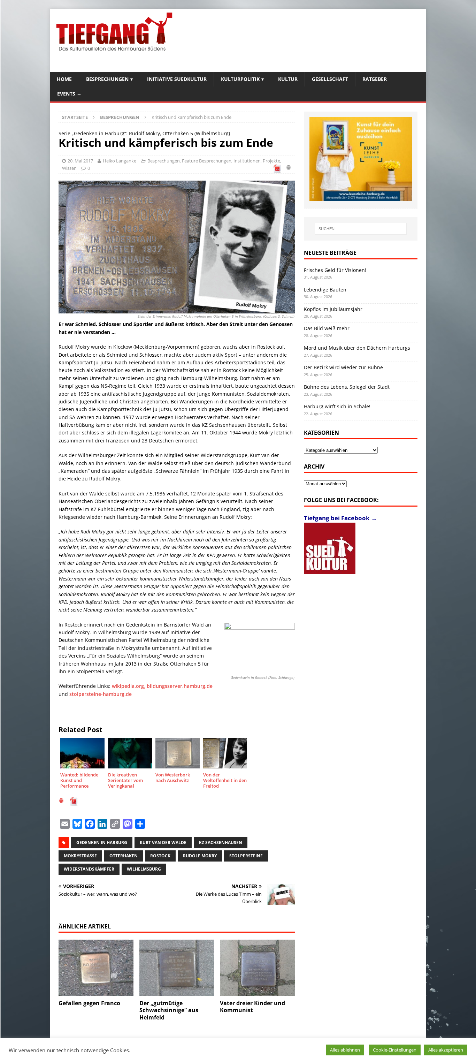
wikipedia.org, (129, 686)
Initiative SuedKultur (177, 79)
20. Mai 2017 (80, 161)
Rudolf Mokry (200, 856)
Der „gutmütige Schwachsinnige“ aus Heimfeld (168, 1010)
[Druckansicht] (288, 168)
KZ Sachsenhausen (220, 842)
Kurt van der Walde (163, 842)
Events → (69, 93)
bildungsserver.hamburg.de (180, 686)
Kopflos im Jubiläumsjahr (333, 309)
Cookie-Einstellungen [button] (394, 1050)
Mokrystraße (80, 856)
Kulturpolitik (240, 79)
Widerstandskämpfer (89, 869)
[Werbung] (360, 159)
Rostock (160, 856)
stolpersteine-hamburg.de (100, 694)
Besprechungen (107, 79)
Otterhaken (123, 856)
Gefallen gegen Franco (89, 1003)
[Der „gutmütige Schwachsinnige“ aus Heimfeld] (176, 968)
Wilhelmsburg (144, 869)
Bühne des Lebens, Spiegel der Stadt (347, 387)
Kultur (288, 79)
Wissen (69, 168)
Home (64, 79)
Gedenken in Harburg (101, 842)
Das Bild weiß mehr (327, 328)
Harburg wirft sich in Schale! (337, 406)
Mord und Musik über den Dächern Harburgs (357, 347)
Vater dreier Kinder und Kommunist (252, 1006)
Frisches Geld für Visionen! (335, 270)
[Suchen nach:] (360, 229)
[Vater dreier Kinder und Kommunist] (257, 968)
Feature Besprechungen (206, 161)
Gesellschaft (330, 79)
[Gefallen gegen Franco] (96, 968)
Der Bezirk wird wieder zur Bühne (343, 367)
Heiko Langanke (119, 161)
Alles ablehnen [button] (345, 1050)
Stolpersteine (246, 856)
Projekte (271, 161)
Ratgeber (374, 79)
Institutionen (247, 161)
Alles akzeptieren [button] (445, 1050)
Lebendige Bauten (325, 289)
